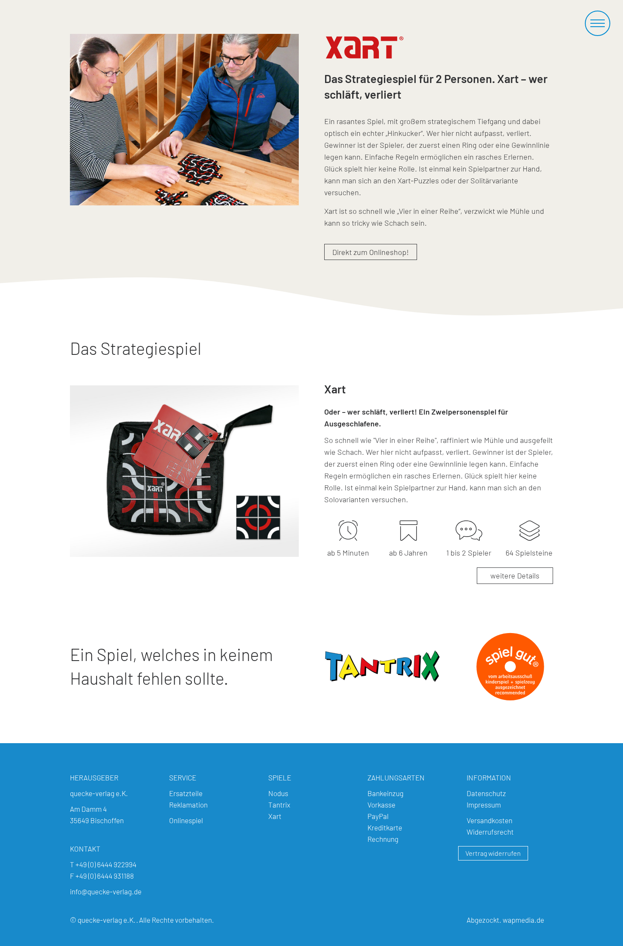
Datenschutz (486, 793)
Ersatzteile (186, 793)
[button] (597, 23)
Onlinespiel (186, 820)
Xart (274, 816)
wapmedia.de (523, 920)
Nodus (278, 793)
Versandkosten (489, 820)
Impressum (484, 804)
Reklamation (188, 804)
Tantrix (279, 804)
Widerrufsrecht (490, 831)
